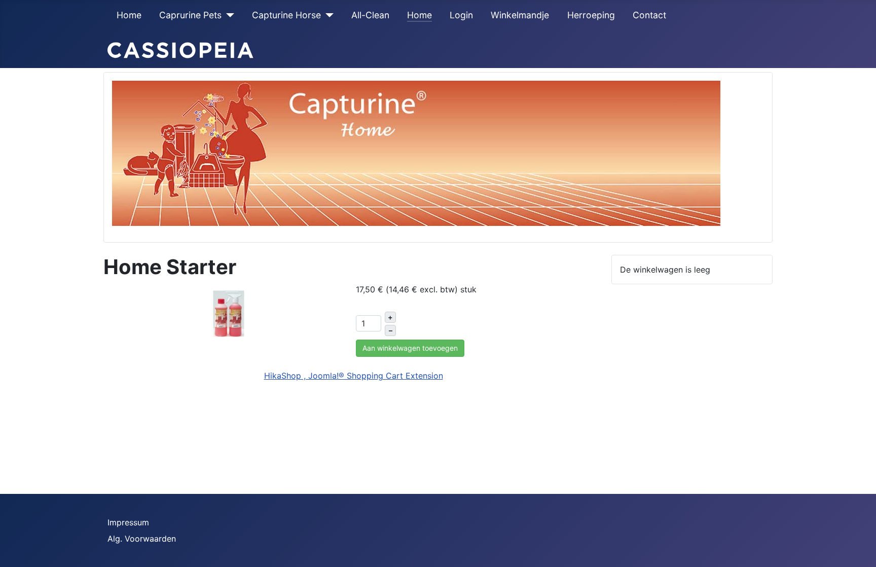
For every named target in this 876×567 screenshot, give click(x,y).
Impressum (128, 522)
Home (129, 15)
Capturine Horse (286, 15)
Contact (649, 15)
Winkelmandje (520, 15)
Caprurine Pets (190, 15)
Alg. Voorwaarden (141, 538)
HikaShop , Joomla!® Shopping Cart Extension (353, 376)
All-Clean (370, 15)
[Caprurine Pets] (228, 15)
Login (461, 15)
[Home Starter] (228, 313)
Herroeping (591, 15)
